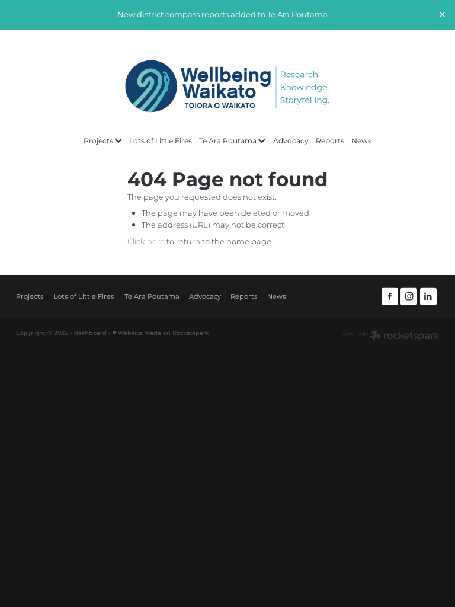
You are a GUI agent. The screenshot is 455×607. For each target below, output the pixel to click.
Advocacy (291, 141)
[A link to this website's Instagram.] (408, 296)
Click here (146, 242)
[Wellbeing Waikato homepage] (227, 86)
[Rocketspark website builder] (391, 337)
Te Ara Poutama (228, 141)
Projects (99, 141)
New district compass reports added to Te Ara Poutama (222, 15)
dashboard (90, 333)
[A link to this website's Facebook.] (390, 296)
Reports (330, 141)
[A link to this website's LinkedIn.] (428, 296)
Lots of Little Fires (160, 141)
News (361, 141)
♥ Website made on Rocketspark (161, 333)
